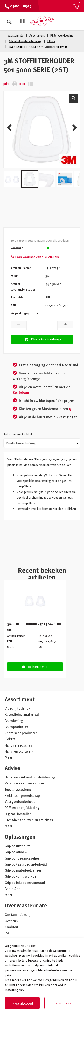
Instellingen (62, 1003)
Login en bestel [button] (37, 666)
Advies (12, 768)
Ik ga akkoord (22, 1003)
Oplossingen (20, 836)
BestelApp (21, 392)
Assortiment (20, 699)
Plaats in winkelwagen (47, 339)
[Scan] (22, 21)
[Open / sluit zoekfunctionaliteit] (9, 21)
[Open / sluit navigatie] (75, 21)
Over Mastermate (26, 905)
